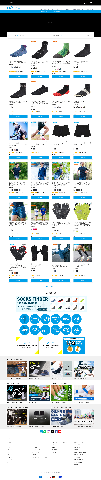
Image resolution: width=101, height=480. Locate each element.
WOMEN (75, 146)
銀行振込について (78, 462)
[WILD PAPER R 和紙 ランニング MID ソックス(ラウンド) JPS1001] (18, 90)
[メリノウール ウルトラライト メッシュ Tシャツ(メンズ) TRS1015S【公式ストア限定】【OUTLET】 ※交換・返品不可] (82, 171)
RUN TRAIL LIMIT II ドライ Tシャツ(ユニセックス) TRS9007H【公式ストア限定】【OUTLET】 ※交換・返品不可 (40, 223)
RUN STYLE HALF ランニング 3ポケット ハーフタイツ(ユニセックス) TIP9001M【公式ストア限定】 (39, 143)
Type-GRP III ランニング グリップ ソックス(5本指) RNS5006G (61, 102)
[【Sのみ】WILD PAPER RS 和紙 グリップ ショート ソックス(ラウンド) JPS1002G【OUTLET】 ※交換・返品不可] (40, 90)
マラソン (32, 445)
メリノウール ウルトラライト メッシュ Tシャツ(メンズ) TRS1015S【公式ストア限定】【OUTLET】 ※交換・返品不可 (82, 183)
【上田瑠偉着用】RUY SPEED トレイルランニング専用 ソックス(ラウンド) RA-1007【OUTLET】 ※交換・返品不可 (61, 63)
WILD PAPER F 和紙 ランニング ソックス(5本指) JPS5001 (82, 62)
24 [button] (17, 35)
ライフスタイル (33, 459)
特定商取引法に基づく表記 (80, 452)
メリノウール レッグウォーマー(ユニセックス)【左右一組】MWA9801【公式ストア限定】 (82, 265)
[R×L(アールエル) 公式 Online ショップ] (13, 7)
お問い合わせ (77, 447)
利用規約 (76, 450)
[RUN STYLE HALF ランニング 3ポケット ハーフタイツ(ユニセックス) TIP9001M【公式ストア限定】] (40, 131)
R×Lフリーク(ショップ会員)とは (59, 442)
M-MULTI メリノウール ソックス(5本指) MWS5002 (82, 102)
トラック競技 (33, 447)
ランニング (32, 442)
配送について (77, 457)
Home (53, 35)
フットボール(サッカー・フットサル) (38, 457)
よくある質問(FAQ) (10, 2)
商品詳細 (40, 117)
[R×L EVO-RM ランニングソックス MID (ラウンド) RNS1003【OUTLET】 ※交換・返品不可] (40, 50)
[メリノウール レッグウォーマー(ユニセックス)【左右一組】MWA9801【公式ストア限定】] (82, 253)
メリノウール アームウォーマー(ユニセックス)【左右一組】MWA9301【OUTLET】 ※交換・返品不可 (61, 265)
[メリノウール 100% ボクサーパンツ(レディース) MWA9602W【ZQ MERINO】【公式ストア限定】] (82, 131)
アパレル (9, 447)
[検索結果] (84, 3)
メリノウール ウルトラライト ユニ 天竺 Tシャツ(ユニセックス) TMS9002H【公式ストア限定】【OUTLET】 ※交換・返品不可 (18, 183)
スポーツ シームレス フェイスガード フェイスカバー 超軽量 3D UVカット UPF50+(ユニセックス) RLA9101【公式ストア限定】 (18, 143)
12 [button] (15, 35)
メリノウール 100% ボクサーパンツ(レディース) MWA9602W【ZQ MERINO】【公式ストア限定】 (82, 143)
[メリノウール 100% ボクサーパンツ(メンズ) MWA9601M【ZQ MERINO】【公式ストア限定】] (61, 131)
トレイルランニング (34, 450)
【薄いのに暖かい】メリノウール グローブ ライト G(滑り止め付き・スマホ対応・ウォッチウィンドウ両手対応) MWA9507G (61, 224)
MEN (53, 146)
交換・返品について (78, 459)
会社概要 (76, 464)
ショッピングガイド (78, 442)
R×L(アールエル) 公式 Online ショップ (49, 472)
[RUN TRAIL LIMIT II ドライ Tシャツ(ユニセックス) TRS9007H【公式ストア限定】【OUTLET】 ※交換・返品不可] (40, 211)
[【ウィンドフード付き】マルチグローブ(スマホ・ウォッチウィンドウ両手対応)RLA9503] (40, 253)
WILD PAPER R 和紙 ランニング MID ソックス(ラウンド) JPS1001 (18, 102)
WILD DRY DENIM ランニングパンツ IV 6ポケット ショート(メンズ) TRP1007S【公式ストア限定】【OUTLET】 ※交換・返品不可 (18, 224)
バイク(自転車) (32, 455)
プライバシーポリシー (79, 455)
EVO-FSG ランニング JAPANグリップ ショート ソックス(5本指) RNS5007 (17, 62)
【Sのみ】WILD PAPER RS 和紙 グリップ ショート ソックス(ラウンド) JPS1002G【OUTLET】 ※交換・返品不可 (40, 103)
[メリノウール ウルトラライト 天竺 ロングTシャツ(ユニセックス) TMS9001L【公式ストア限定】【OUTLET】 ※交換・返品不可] (40, 171)
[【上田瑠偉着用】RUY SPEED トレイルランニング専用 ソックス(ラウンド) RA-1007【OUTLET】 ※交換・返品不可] (61, 50)
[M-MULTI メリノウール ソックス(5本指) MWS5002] (82, 90)
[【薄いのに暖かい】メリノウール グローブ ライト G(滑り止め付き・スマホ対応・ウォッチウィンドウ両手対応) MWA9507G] (61, 211)
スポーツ (58, 35)
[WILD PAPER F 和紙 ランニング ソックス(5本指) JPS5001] (82, 50)
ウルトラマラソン (34, 452)
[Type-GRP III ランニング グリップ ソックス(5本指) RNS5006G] (61, 90)
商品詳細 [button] (18, 76)
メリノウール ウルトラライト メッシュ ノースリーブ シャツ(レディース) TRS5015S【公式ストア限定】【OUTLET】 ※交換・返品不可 (61, 183)
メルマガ (54, 452)
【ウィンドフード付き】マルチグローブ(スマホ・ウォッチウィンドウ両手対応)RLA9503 (40, 265)
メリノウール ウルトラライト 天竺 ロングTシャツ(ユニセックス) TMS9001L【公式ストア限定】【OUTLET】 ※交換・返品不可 (40, 183)
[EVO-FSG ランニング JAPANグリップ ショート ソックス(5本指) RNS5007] (18, 50)
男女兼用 (11, 64)
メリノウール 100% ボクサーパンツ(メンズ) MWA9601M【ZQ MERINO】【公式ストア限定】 (61, 143)
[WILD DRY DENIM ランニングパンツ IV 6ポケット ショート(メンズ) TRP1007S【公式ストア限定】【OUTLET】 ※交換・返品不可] (18, 211)
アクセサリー (10, 450)
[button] (88, 3)
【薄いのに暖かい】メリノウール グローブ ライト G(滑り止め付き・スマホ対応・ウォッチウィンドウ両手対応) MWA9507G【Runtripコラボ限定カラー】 (82, 224)
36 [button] (20, 35)
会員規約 (54, 447)
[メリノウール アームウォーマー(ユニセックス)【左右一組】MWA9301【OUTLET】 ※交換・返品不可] (61, 253)
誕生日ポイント (55, 450)
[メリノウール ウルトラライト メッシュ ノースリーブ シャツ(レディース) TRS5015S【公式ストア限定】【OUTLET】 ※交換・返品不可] (61, 171)
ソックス (9, 445)
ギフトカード (10, 462)
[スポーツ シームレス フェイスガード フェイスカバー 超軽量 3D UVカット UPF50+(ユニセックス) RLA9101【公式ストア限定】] (18, 131)
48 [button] (23, 35)
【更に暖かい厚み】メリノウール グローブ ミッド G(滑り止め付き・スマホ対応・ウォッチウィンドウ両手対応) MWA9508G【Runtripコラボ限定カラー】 (18, 266)
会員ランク (54, 445)
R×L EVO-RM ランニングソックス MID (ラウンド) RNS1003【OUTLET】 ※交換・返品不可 (40, 62)
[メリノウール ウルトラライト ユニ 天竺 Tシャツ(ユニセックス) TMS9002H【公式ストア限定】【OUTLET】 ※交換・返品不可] (18, 171)
